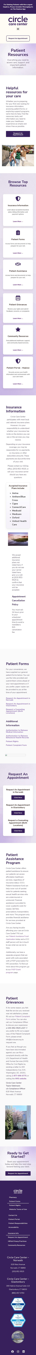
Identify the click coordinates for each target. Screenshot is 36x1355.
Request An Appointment (18, 1237)
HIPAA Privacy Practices (17, 1241)
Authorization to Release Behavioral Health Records (17, 737)
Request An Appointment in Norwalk (18, 699)
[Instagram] (18, 1351)
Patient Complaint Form (16, 745)
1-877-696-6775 (19, 1075)
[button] (18, 29)
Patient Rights (12, 741)
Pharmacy (13, 1197)
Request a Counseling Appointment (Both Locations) (15, 711)
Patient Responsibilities (18, 1223)
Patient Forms (14, 1201)
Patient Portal (14, 1219)
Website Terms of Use (18, 1209)
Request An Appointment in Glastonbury (18, 705)
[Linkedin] (23, 1351)
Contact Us (12, 1215)
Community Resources (16, 1245)
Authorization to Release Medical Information (17, 731)
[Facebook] (12, 1351)
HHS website (20, 1078)
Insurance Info (13, 1233)
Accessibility (13, 1227)
